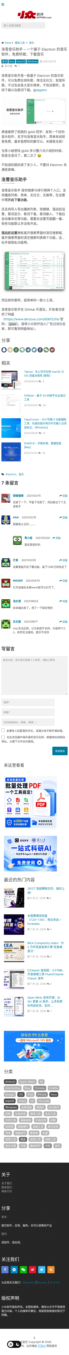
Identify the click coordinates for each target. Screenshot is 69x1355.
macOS (21, 61)
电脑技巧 (20, 1133)
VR (32, 1101)
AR (41, 1081)
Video (22, 1101)
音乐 (4, 61)
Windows (32, 61)
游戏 (8, 1133)
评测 (23, 1145)
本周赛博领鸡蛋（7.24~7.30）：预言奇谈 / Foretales (44, 920)
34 (44, 405)
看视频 (34, 1133)
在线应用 (20, 1113)
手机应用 (40, 1120)
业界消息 (26, 1107)
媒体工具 (35, 1113)
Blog (27, 1088)
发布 (4, 1217)
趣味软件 (35, 1145)
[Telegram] (14, 1269)
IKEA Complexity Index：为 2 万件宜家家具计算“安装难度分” (45, 947)
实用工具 (10, 1120)
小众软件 (22, 1341)
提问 (4, 1233)
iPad (30, 1094)
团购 (8, 1113)
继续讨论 (6, 1191)
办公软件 (54, 1107)
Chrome (40, 1088)
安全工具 (50, 1113)
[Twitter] (41, 1269)
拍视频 (9, 1126)
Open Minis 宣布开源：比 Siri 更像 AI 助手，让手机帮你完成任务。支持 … (44, 1001)
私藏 (45, 1133)
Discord (55, 1282)
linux (12, 61)
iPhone (42, 1094)
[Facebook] (4, 1269)
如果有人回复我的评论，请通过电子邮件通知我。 (36, 730)
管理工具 (10, 1139)
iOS (21, 1094)
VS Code (43, 1101)
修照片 (40, 1107)
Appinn (41, 90)
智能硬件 (23, 1126)
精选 (23, 1139)
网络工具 (50, 1139)
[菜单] (3, 4)
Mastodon (29, 1282)
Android (10, 1081)
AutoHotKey (12, 1088)
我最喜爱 (25, 1120)
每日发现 (53, 1126)
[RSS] (50, 1269)
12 (44, 432)
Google (9, 1094)
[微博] (32, 1269)
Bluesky (42, 1282)
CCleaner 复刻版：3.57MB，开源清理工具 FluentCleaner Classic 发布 (46, 974)
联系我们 (6, 1187)
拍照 (53, 1120)
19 (43, 452)
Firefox (53, 1088)
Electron (11, 474)
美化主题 (10, 1145)
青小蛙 (8, 65)
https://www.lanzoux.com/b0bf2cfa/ (32, 319)
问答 (47, 1145)
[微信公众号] (23, 1269)
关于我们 (6, 1183)
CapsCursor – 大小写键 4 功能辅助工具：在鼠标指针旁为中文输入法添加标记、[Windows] (45, 423)
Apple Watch (27, 1081)
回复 (65, 495)
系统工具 (35, 1139)
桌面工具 (38, 1126)
